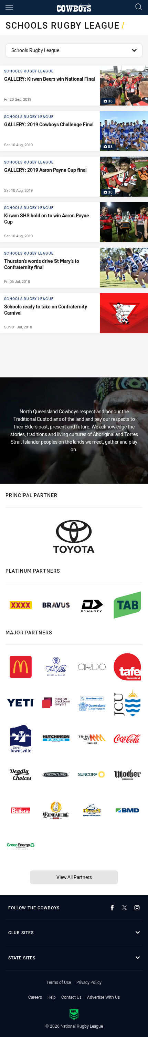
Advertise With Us (103, 997)
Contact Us (71, 997)
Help (51, 997)
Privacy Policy (89, 982)
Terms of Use (58, 982)
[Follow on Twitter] (124, 907)
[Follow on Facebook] (112, 907)
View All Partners (74, 877)
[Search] (138, 7)
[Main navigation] (9, 7)
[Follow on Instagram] (137, 907)
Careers (35, 997)
